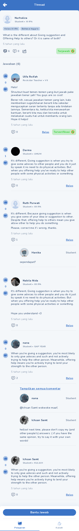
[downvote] (5, 89)
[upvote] (5, 76)
